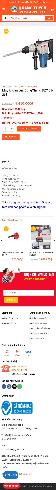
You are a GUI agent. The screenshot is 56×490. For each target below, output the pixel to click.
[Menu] (4, 9)
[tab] (28, 162)
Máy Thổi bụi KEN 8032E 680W (12, 253)
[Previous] (2, 246)
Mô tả (6, 161)
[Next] (54, 246)
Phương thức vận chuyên (39, 328)
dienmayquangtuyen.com (40, 486)
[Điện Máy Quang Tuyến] (28, 9)
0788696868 (11, 485)
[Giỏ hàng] (52, 9)
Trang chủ (6, 86)
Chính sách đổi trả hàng (39, 333)
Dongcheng (32, 86)
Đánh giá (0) (9, 168)
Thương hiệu (19, 86)
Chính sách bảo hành (38, 323)
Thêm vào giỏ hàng (29, 128)
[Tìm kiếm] (49, 18)
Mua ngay (11, 136)
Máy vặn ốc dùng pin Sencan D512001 (41, 253)
